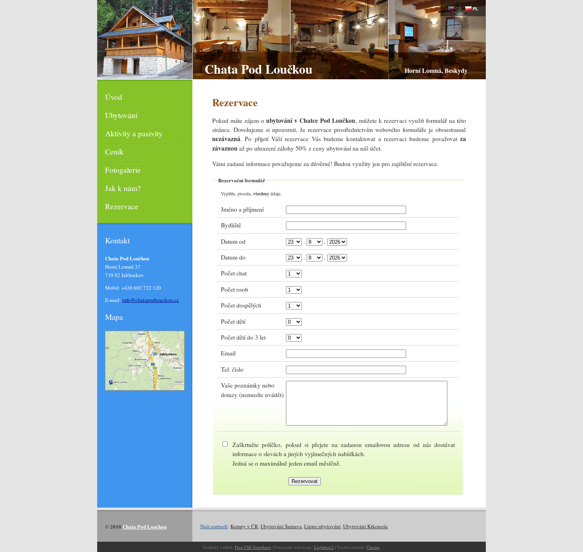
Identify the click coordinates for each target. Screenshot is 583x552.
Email (228, 353)
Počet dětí (233, 321)
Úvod (113, 97)
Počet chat (234, 273)
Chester (373, 547)
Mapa (114, 316)
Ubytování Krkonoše (365, 526)
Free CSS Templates (253, 547)
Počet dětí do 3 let (243, 337)
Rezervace (121, 206)
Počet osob (234, 289)
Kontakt (117, 240)
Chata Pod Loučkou (259, 68)
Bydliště (231, 225)
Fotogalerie (123, 169)
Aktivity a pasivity (134, 133)
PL (475, 8)
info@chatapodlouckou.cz (150, 300)
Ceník (114, 151)
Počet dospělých (241, 305)
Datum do (233, 257)
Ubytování (121, 115)
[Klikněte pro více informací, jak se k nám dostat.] (144, 393)
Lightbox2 (324, 547)
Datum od (233, 241)
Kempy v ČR (244, 526)
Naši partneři (214, 526)
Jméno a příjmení (242, 209)
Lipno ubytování (322, 526)
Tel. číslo (232, 369)
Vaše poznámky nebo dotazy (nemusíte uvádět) (252, 389)
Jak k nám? (123, 188)
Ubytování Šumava (281, 526)
